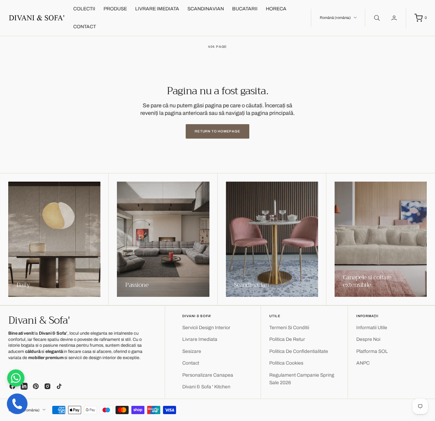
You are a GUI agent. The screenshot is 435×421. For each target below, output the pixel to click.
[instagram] (47, 386)
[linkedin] (24, 386)
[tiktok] (59, 386)
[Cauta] (376, 18)
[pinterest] (36, 386)
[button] (395, 18)
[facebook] (12, 386)
